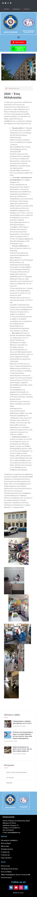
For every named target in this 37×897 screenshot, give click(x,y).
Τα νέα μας (10, 778)
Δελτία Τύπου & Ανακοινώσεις (16, 772)
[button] (18, 37)
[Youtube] (5, 3)
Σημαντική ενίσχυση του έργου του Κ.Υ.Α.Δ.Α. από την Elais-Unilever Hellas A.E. (22, 749)
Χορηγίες (9, 783)
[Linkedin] (10, 3)
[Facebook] (3, 3)
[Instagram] (8, 3)
